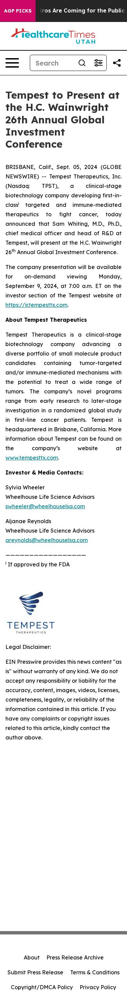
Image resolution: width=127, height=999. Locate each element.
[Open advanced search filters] (98, 63)
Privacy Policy (98, 987)
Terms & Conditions (95, 972)
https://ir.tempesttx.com (36, 304)
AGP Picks (17, 11)
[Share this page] (117, 63)
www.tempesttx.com (31, 457)
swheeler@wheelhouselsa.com (45, 506)
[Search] (82, 63)
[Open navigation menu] (12, 63)
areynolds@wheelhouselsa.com (46, 540)
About (32, 957)
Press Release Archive (75, 957)
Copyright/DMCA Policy (42, 987)
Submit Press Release (35, 972)
